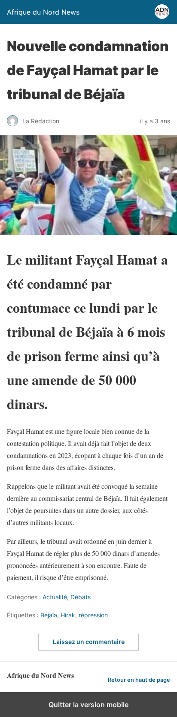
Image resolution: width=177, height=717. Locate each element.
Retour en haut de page (139, 680)
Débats (80, 597)
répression (93, 615)
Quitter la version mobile (88, 704)
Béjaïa (48, 615)
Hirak (68, 615)
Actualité (55, 597)
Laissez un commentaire (89, 641)
